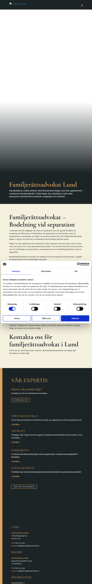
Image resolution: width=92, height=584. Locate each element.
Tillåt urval (46, 318)
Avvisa (17, 318)
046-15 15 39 (20, 543)
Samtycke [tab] (16, 271)
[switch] (34, 309)
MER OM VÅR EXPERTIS (24, 486)
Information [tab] (46, 271)
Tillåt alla (75, 318)
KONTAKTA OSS (21, 400)
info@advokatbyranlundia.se (28, 546)
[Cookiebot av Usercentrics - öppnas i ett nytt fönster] (78, 264)
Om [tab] (76, 271)
